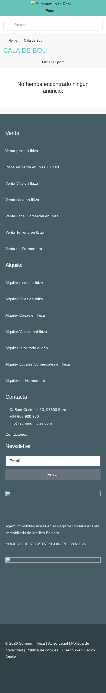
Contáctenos (16, 434)
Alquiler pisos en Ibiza (24, 282)
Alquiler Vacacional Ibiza (26, 331)
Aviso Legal (58, 643)
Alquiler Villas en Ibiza (24, 299)
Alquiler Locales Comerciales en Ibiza (37, 364)
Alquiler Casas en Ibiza (25, 315)
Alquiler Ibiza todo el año (26, 348)
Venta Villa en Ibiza (21, 183)
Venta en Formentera (23, 248)
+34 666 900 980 (24, 416)
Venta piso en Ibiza (21, 150)
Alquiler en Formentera (25, 380)
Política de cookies (42, 650)
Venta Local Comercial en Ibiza (32, 216)
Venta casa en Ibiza (22, 199)
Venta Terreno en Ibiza (24, 232)
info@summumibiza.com (31, 423)
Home (12, 40)
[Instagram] (47, 671)
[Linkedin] (59, 671)
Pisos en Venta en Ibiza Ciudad (32, 167)
